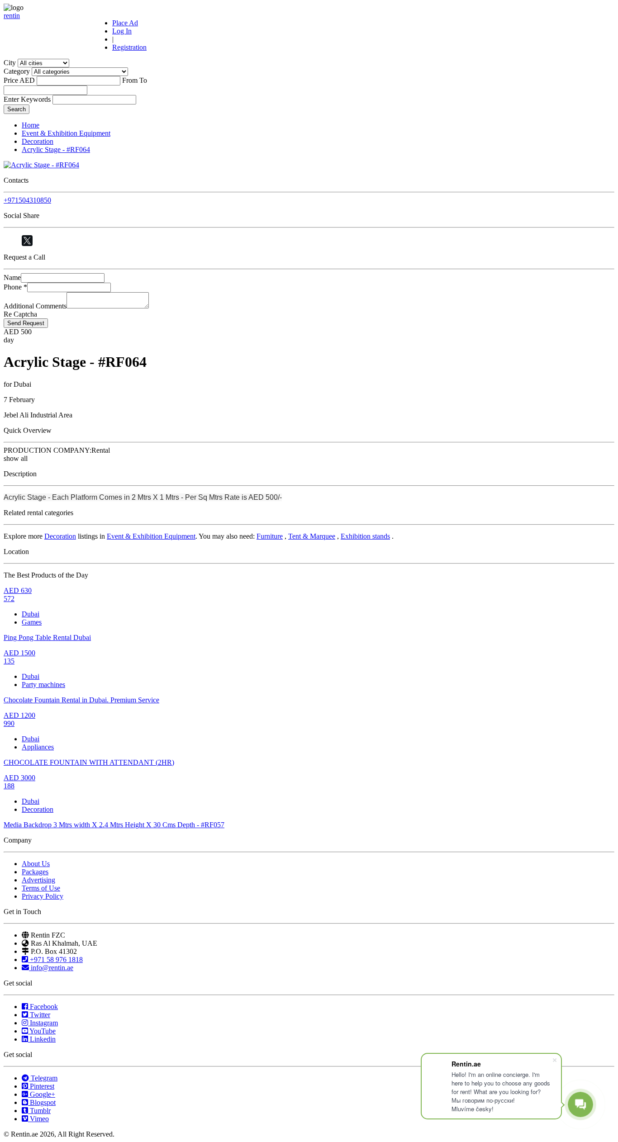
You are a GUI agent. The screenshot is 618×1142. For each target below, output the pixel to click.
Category (17, 71)
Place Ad (125, 23)
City (10, 62)
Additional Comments (35, 306)
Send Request (25, 323)
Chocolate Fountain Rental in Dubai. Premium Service (81, 700)
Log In (122, 31)
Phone (15, 287)
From (130, 80)
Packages (35, 872)
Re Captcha (20, 314)
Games (32, 622)
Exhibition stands (365, 536)
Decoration (37, 141)
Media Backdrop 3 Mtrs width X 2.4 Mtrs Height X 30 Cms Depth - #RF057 (114, 825)
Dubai (30, 614)
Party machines (43, 684)
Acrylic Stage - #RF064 (56, 149)
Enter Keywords (27, 99)
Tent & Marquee (311, 536)
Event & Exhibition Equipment (66, 133)
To (143, 80)
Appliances (38, 747)
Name (12, 277)
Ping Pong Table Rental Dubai (47, 637)
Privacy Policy (42, 896)
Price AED (19, 80)
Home (30, 125)
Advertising (38, 880)
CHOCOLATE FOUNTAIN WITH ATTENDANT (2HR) (89, 762)
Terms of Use (41, 888)
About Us (36, 863)
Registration (129, 47)
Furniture (270, 536)
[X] (27, 240)
